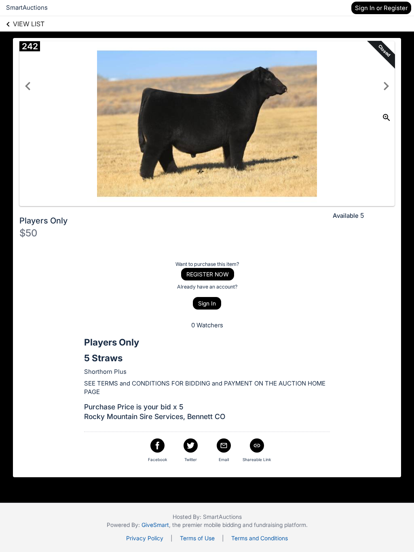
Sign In (207, 303)
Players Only (43, 220)
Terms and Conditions (259, 538)
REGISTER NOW (207, 274)
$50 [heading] (28, 233)
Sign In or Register (381, 8)
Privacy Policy (144, 538)
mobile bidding (222, 524)
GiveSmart (155, 524)
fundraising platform (280, 524)
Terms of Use (197, 538)
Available (346, 215)
